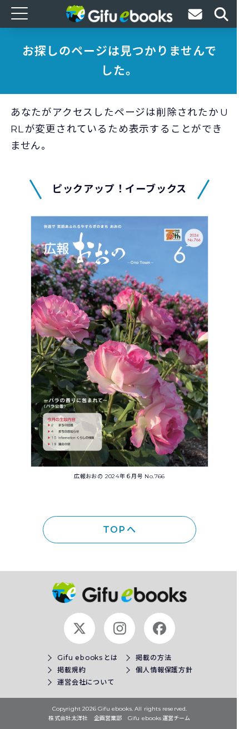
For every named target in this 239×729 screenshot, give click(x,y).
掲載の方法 (153, 657)
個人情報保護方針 (164, 670)
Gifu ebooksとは (87, 657)
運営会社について (85, 682)
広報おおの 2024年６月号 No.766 (119, 476)
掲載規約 (71, 670)
